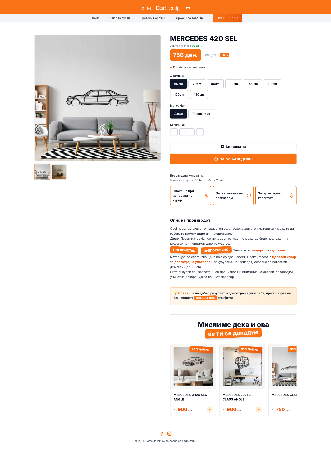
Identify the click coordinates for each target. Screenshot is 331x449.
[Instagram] (149, 8)
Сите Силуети (120, 18)
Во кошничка (236, 147)
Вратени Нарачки (153, 18)
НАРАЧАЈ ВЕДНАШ (236, 159)
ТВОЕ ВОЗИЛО (227, 18)
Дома (96, 18)
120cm (179, 94)
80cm (215, 84)
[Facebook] (143, 8)
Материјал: (178, 105)
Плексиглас (201, 114)
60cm (178, 84)
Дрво (178, 114)
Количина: (177, 124)
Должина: (177, 75)
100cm (253, 84)
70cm (197, 84)
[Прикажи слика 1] (42, 172)
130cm (199, 94)
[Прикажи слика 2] (59, 172)
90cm (233, 84)
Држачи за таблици (190, 18)
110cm (272, 84)
